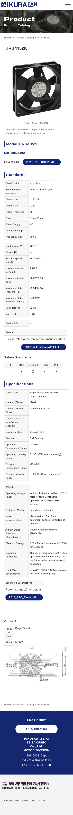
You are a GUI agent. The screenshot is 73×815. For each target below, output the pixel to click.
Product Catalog (24, 37)
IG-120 (19, 641)
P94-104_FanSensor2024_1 (41, 347)
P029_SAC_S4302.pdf (40, 162)
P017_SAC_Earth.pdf (22, 597)
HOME (8, 37)
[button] (36, 729)
